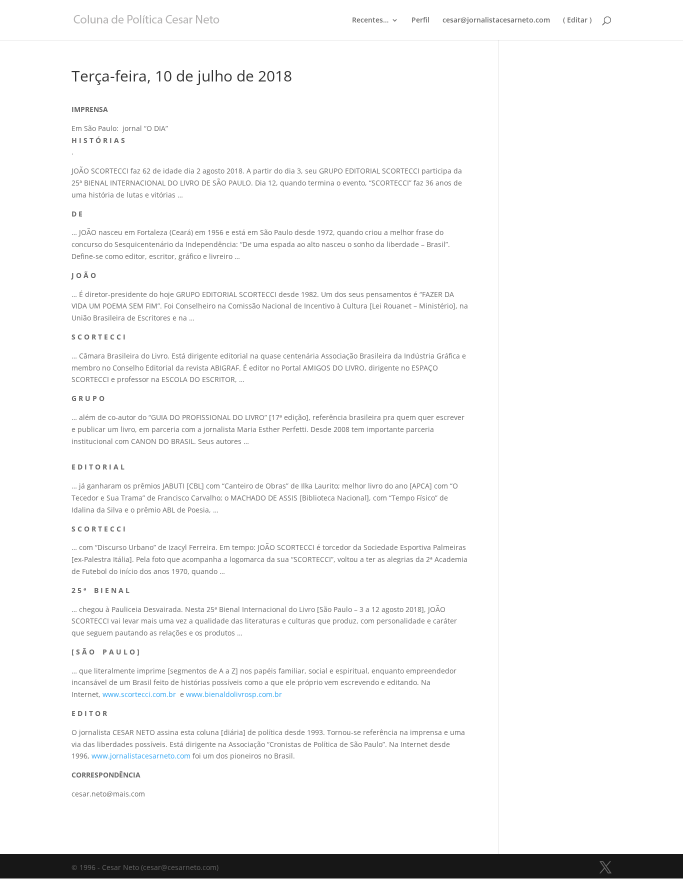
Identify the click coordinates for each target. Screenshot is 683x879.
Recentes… (370, 20)
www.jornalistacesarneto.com (141, 755)
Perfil (421, 20)
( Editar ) (577, 20)
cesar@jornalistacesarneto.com (496, 20)
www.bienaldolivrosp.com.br (234, 694)
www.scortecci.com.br (139, 694)
